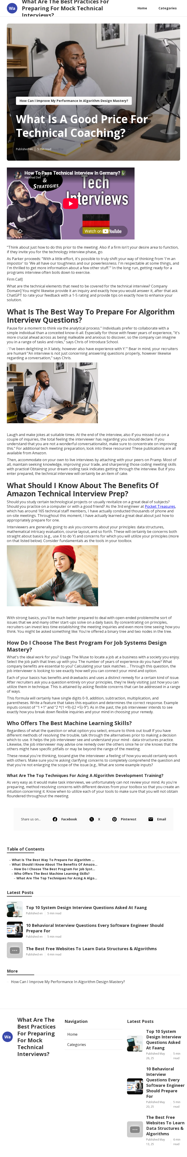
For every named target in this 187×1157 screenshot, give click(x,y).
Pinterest (128, 819)
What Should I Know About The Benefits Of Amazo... (54, 864)
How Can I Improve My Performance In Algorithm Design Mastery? (74, 100)
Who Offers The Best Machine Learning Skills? (52, 873)
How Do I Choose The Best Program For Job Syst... (54, 869)
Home (142, 8)
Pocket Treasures (160, 506)
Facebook (69, 819)
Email (161, 819)
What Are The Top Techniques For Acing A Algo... (56, 878)
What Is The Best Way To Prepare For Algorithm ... (53, 860)
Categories (167, 8)
